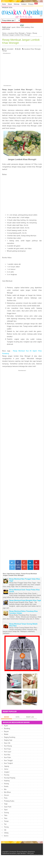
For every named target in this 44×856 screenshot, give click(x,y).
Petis (6, 798)
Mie (5, 789)
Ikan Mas (7, 755)
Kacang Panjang (9, 778)
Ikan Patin (7, 757)
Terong (6, 827)
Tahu (5, 815)
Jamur (6, 769)
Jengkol (6, 772)
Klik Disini (30, 853)
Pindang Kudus (9, 801)
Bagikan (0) (24, 566)
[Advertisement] (22, 69)
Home (4, 4)
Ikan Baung (8, 746)
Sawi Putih (7, 807)
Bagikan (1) (12, 566)
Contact (23, 4)
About (10, 4)
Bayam (6, 731)
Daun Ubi (7, 743)
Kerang (6, 783)
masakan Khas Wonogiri (16, 33)
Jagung (6, 766)
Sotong (6, 812)
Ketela (6, 786)
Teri (5, 824)
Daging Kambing (9, 737)
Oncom (6, 795)
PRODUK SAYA (7, 7)
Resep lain (30, 717)
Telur (5, 818)
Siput (6, 809)
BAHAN (6, 717)
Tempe (28, 33)
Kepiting (7, 781)
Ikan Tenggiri (8, 760)
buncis (6, 836)
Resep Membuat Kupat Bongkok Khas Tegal (25, 600)
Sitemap (16, 4)
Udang (6, 833)
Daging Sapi (8, 740)
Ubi (5, 830)
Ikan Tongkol (8, 763)
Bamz (40, 855)
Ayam (6, 726)
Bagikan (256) (18, 566)
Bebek (6, 734)
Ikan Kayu (7, 749)
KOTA (17, 717)
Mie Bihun (7, 792)
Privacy (30, 4)
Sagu (6, 804)
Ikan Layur (7, 752)
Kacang (6, 775)
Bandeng (7, 728)
